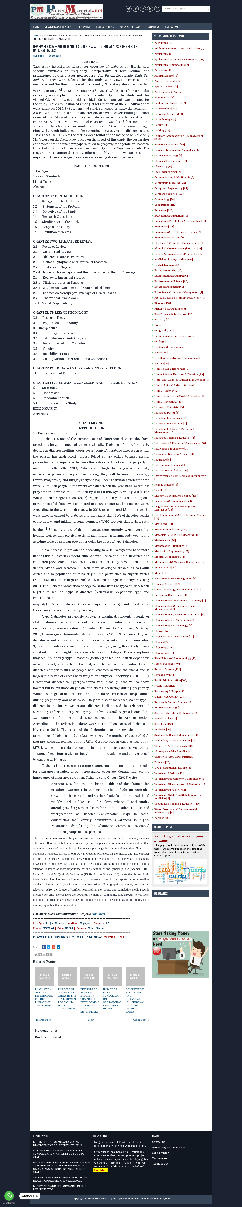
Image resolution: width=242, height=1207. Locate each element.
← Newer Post (42, 1019)
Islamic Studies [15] (166, 484)
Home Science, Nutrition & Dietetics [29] (179, 374)
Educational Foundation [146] (171, 215)
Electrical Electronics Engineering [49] (178, 248)
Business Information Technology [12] (177, 150)
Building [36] (162, 130)
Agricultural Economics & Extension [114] (179, 59)
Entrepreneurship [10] (168, 270)
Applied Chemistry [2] (168, 81)
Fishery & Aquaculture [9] (170, 308)
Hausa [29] (161, 352)
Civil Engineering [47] (167, 171)
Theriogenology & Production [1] (174, 756)
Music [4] (160, 573)
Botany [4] (160, 124)
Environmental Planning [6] (171, 275)
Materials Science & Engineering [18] (176, 534)
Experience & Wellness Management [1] (178, 292)
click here (98, 914)
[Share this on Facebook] (44, 947)
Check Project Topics (58, 26)
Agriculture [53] (164, 53)
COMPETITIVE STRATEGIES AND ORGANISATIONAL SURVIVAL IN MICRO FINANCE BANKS (135, 1000)
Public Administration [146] (170, 680)
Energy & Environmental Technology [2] (178, 254)
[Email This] (37, 954)
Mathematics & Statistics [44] (171, 545)
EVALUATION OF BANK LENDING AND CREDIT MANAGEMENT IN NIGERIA (44, 997)
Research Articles (130, 26)
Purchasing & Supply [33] (169, 691)
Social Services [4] (165, 718)
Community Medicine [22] (170, 182)
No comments (55, 56)
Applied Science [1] (166, 86)
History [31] (161, 363)
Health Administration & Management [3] (179, 358)
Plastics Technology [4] (168, 663)
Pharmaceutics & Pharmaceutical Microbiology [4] (174, 608)
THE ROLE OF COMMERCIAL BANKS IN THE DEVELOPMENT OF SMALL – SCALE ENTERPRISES (67, 999)
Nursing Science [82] (167, 584)
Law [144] (160, 490)
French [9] (160, 325)
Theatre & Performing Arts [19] (173, 746)
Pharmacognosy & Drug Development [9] (179, 614)
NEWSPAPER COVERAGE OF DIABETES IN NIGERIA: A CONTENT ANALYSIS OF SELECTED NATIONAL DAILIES (85, 48)
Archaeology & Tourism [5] (170, 92)
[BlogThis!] (40, 954)
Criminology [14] (164, 199)
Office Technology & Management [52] (177, 589)
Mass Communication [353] (170, 529)
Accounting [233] (164, 42)
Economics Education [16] (169, 237)
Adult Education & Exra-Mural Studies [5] (179, 48)
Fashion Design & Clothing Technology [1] (179, 297)
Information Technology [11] (171, 448)
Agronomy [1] (162, 70)
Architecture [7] (164, 97)
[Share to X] (44, 954)
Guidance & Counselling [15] (171, 347)
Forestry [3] (161, 319)
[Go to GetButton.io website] (9, 1203)
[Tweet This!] (48, 947)
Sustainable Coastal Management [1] (176, 735)
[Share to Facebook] (47, 954)
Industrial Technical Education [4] (174, 437)
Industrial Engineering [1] (170, 418)
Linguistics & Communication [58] (174, 501)
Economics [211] (164, 226)
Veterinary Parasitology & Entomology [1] (179, 778)
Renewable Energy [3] (168, 707)
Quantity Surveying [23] (169, 696)
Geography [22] (164, 330)
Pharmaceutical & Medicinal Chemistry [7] (180, 600)
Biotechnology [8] (165, 119)
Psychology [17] (164, 674)
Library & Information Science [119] (176, 495)
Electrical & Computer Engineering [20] (178, 243)
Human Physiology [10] (168, 401)
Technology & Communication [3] (174, 740)
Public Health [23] (165, 685)
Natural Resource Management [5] (175, 578)
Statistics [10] (162, 729)
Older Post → (141, 1019)
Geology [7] (161, 341)
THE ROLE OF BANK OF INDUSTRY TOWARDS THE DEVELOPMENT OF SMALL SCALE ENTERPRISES (89, 1000)
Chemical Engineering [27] (170, 161)
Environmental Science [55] (171, 281)
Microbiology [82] (165, 567)
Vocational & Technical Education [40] (177, 803)
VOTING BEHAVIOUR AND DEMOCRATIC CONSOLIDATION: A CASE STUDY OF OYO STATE (58, 1153)
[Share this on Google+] (53, 947)
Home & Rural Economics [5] (171, 368)
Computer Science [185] (169, 193)
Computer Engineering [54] (171, 188)
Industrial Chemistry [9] (169, 407)
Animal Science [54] (166, 75)
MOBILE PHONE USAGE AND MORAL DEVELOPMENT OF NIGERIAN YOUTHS (57, 1144)
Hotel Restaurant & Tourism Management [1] (181, 379)
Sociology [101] (163, 724)
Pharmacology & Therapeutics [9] (174, 620)
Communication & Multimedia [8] (174, 177)
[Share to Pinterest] (51, 954)
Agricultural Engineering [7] (171, 64)
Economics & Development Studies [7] (177, 232)
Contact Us (171, 26)
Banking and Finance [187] (170, 103)
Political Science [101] (167, 669)
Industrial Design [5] (166, 412)
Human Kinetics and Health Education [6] (179, 396)
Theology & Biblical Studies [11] (173, 751)
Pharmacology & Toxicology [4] (173, 625)
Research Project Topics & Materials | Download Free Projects (132, 1198)
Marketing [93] (163, 523)
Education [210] (163, 210)
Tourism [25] (162, 762)
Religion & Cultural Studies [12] (173, 702)
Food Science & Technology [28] (173, 314)
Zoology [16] (162, 818)
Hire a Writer (83, 26)
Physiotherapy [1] (165, 653)
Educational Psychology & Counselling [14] (180, 221)
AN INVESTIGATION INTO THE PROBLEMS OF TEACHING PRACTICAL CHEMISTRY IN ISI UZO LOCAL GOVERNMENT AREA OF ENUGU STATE (61, 1167)
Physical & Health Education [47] (174, 636)
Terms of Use (160, 1163)
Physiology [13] (163, 647)
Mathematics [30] (165, 540)
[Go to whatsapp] (9, 1196)
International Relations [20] (171, 470)
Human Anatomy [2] (166, 390)
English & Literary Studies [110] (173, 259)
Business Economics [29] (169, 144)
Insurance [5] (162, 459)
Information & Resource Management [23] (180, 443)
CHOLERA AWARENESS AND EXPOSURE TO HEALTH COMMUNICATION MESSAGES (60, 1179)
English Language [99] (167, 265)
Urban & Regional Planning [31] (173, 767)
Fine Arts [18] (162, 303)
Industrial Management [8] (170, 423)
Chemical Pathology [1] (168, 155)
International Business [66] (170, 465)
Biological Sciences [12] (168, 114)
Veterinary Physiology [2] (170, 789)
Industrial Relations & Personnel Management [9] (174, 431)
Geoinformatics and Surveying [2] (174, 336)
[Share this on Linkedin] (58, 947)
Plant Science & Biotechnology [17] (175, 658)
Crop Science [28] (165, 204)
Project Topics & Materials (168, 1147)
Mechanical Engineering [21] (171, 551)
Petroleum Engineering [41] (171, 595)
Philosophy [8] (163, 631)
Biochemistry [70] (165, 108)
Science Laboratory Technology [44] (176, 713)
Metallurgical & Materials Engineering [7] (179, 562)
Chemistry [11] (163, 166)
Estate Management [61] (169, 286)
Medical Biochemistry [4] (169, 556)
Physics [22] (161, 642)
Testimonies (152, 26)
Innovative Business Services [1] (174, 454)
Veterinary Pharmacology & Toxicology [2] (180, 784)
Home (36, 26)
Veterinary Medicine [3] (169, 773)
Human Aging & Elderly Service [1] (175, 385)
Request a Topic (105, 26)
